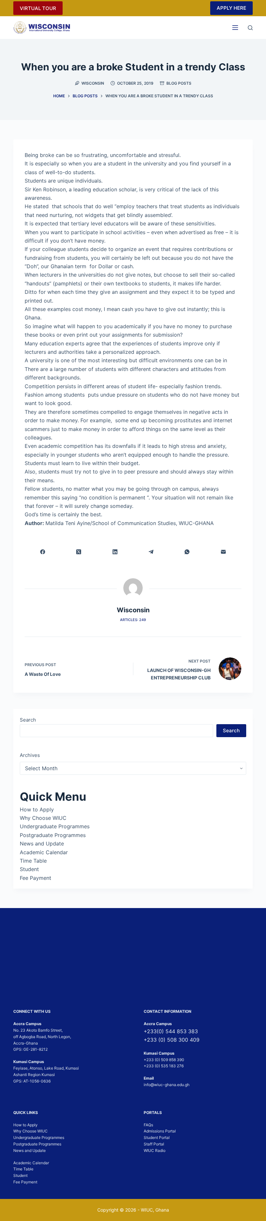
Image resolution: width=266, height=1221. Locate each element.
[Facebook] (43, 552)
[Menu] (235, 27)
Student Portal (157, 1137)
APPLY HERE (231, 8)
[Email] (223, 552)
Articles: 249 (133, 619)
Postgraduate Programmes (53, 835)
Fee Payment (35, 878)
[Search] (250, 27)
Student (29, 869)
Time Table (33, 860)
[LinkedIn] (115, 552)
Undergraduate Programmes (55, 826)
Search (28, 720)
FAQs (148, 1124)
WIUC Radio (154, 1150)
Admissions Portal (160, 1131)
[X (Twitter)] (79, 552)
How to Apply (37, 809)
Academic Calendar (44, 852)
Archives (30, 755)
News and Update (42, 843)
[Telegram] (151, 552)
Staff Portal (154, 1144)
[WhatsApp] (187, 552)
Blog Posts (178, 83)
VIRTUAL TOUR (38, 8)
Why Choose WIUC (43, 818)
